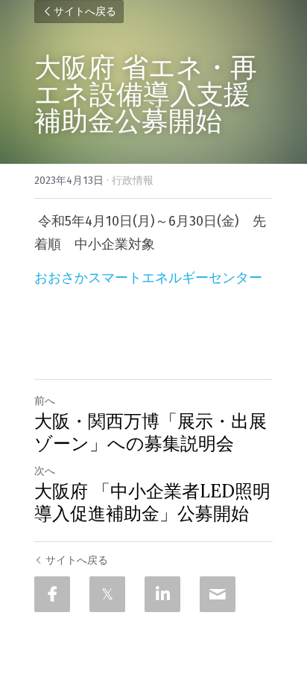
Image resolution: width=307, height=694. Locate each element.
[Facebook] (52, 594)
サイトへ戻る (85, 11)
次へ (44, 471)
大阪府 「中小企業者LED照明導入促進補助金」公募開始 (152, 502)
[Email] (217, 594)
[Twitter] (107, 594)
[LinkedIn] (162, 594)
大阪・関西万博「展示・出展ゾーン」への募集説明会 (150, 432)
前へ (44, 401)
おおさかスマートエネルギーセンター (148, 278)
